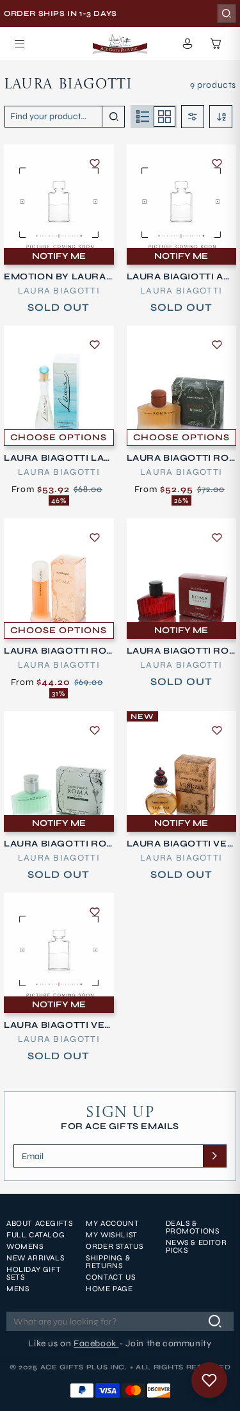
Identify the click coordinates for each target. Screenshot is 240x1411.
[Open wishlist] (209, 1380)
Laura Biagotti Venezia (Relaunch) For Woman (181, 844)
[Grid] (164, 116)
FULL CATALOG (35, 1235)
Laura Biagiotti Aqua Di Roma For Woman (179, 277)
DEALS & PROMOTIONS (193, 1227)
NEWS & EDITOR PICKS (196, 1246)
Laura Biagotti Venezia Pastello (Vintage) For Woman (58, 1025)
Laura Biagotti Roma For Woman (55, 651)
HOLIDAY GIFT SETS (33, 1273)
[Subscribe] (214, 1156)
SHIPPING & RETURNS (108, 1261)
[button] (19, 43)
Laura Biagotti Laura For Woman (57, 458)
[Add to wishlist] (95, 163)
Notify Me (59, 256)
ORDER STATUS (114, 1246)
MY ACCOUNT (112, 1223)
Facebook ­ (96, 1343)
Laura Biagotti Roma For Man (178, 458)
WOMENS (25, 1246)
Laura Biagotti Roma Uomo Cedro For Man (58, 844)
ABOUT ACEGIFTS (39, 1223)
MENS (17, 1288)
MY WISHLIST (112, 1235)
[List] (143, 116)
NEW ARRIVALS (35, 1258)
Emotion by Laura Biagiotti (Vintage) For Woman (56, 277)
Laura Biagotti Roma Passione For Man (179, 651)
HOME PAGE (109, 1288)
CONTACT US (110, 1277)
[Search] (226, 13)
